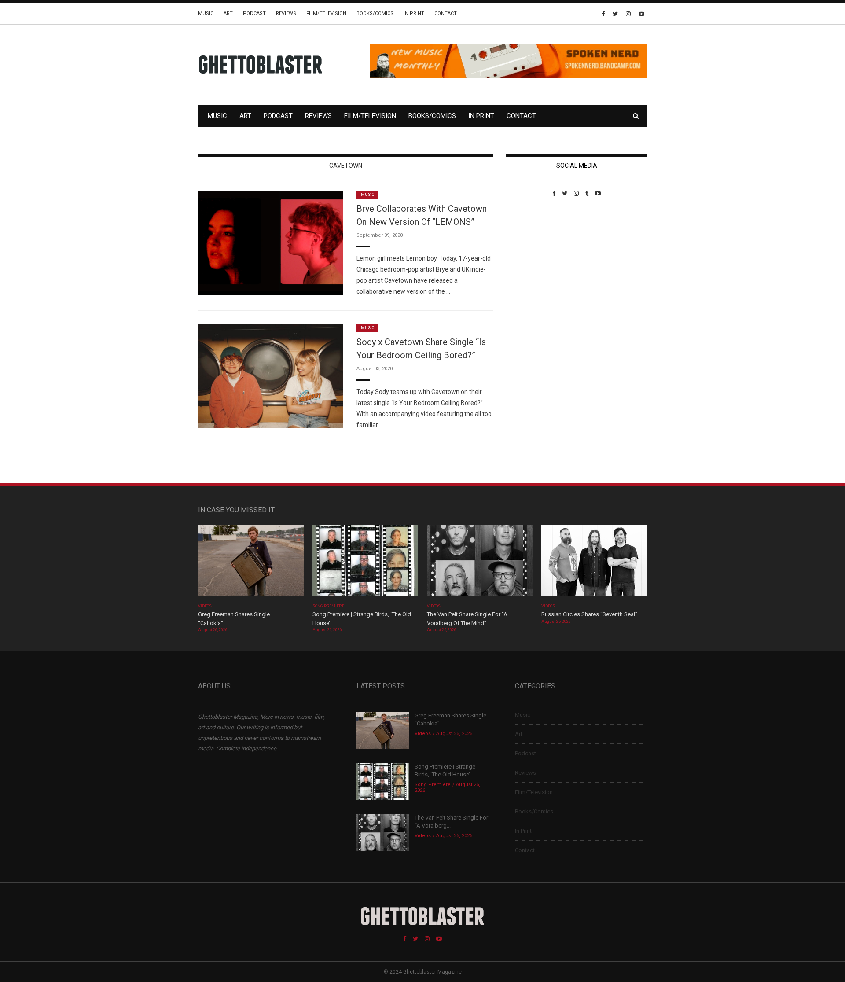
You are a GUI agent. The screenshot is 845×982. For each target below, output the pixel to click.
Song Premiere (328, 606)
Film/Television (326, 13)
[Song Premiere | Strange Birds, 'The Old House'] (365, 563)
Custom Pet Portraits (532, 257)
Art (228, 13)
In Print (414, 13)
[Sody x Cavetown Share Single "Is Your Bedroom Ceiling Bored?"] (270, 375)
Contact (445, 13)
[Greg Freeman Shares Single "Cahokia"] (251, 563)
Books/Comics (374, 13)
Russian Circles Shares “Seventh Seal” (589, 614)
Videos (205, 606)
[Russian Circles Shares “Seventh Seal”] (594, 563)
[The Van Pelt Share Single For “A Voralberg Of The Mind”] (480, 563)
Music (205, 13)
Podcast (254, 13)
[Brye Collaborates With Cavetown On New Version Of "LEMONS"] (270, 242)
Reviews (286, 13)
